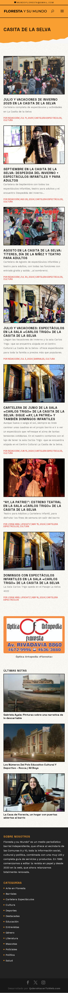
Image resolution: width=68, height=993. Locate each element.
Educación (12, 921)
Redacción (13, 118)
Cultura (8, 120)
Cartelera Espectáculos (48, 118)
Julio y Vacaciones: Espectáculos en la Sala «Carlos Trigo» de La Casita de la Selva (33, 332)
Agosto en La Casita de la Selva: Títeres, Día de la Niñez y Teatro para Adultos (32, 254)
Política (10, 954)
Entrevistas (12, 927)
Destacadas (13, 916)
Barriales (39, 359)
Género (10, 932)
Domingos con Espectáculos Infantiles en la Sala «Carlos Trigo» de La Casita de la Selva (31, 579)
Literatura (12, 938)
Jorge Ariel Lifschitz (19, 524)
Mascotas (11, 943)
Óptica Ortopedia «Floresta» (34, 656)
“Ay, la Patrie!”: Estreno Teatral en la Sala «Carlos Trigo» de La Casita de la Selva (32, 506)
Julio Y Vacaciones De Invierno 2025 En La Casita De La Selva (30, 101)
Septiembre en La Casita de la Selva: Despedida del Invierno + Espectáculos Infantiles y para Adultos (31, 174)
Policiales (11, 949)
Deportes (11, 910)
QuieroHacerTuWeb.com (44, 988)
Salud (9, 960)
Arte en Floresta (15, 888)
